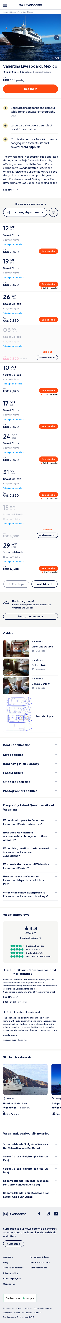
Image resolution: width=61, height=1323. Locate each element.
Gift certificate (38, 1267)
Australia (38, 1313)
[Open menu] (5, 5)
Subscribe (13, 1243)
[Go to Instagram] (48, 1214)
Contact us (9, 1283)
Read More (9, 189)
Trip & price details (12, 244)
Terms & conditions (13, 1267)
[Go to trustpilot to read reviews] (30, 1298)
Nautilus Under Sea (15, 1103)
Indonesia (7, 1313)
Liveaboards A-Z (27, 1317)
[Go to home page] (30, 5)
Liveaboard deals (39, 1256)
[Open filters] (53, 212)
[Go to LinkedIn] (56, 1214)
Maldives (28, 1308)
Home (5, 12)
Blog (5, 1262)
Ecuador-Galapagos (43, 1308)
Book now (30, 88)
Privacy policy (10, 1273)
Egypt (19, 1308)
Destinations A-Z (10, 1317)
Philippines (27, 1313)
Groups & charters (40, 1262)
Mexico (13, 12)
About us (8, 1256)
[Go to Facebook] (39, 1214)
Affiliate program (12, 1278)
